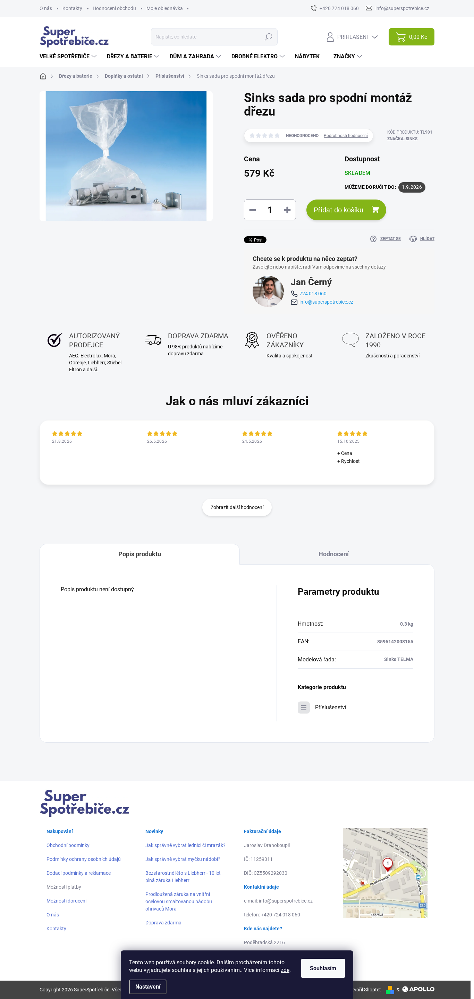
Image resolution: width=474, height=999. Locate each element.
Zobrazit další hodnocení (237, 507)
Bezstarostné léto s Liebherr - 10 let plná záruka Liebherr (183, 876)
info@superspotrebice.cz (326, 302)
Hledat (269, 37)
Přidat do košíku (338, 210)
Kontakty (72, 8)
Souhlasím (323, 968)
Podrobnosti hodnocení (346, 135)
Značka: (402, 138)
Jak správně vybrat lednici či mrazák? (185, 845)
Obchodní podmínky (68, 845)
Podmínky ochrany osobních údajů (83, 859)
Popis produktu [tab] (139, 554)
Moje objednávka (164, 8)
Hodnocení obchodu (114, 8)
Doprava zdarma (163, 922)
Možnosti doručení (66, 901)
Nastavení (147, 986)
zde (285, 970)
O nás (46, 8)
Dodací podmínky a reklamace (78, 873)
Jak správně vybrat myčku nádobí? (182, 859)
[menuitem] (69, 56)
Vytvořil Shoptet (364, 989)
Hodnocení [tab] (334, 554)
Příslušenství (330, 707)
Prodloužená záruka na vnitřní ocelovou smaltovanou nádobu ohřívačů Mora (178, 901)
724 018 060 (313, 293)
